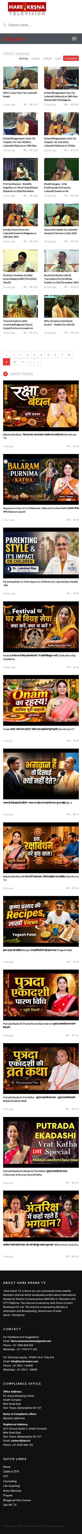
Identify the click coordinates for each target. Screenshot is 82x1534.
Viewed (47, 58)
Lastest (36, 58)
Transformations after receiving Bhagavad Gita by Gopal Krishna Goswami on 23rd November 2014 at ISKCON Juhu (20, 328)
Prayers (8, 1495)
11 (23, 362)
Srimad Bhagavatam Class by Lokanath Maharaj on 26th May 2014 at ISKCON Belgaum (61, 96)
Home (6, 1467)
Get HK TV (10, 1505)
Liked (58, 58)
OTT (5, 1476)
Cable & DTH (11, 1471)
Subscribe (14, 38)
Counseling (10, 1481)
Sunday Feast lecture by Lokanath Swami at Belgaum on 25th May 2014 (19, 233)
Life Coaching (11, 1486)
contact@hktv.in (20, 1440)
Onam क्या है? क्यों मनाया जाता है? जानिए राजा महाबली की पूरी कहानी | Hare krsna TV (38, 729)
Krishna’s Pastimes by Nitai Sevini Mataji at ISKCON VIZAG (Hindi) (20, 279)
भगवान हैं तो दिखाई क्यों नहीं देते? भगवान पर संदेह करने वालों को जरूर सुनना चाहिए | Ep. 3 (37, 802)
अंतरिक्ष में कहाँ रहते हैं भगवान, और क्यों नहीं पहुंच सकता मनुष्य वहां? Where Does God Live (40, 1244)
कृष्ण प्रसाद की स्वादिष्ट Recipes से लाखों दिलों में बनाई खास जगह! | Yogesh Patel (37, 950)
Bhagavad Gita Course (17, 1500)
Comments (71, 58)
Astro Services (12, 1491)
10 (14, 362)
